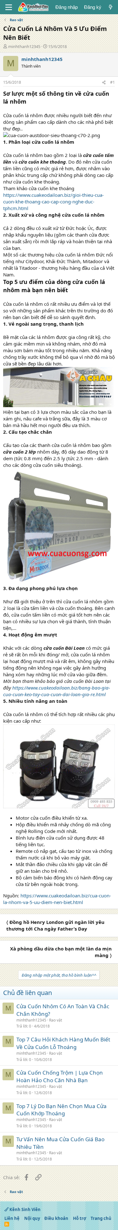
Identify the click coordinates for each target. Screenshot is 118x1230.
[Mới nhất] (110, 7)
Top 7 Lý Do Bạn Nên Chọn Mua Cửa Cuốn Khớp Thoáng (61, 1109)
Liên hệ (12, 1218)
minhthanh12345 (24, 46)
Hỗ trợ (79, 1218)
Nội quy (32, 1218)
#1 (112, 82)
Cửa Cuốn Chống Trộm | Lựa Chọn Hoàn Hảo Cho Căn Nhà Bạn (59, 1076)
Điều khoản (56, 1218)
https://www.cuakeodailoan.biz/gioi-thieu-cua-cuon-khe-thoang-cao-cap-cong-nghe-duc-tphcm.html (53, 201)
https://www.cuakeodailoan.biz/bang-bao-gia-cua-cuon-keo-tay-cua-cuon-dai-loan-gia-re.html (56, 690)
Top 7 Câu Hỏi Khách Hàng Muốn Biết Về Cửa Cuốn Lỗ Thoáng (63, 1043)
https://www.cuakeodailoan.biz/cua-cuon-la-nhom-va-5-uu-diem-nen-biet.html (57, 898)
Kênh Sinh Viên (24, 1209)
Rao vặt (55, 1020)
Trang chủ (101, 1218)
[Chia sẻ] (104, 82)
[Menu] (8, 7)
